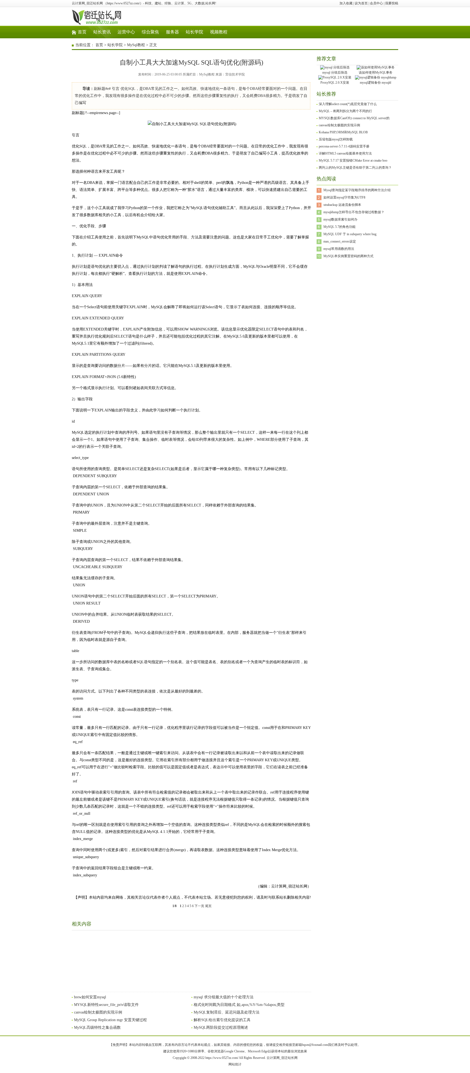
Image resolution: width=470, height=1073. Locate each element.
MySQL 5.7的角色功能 (339, 227)
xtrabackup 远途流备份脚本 (342, 205)
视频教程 (218, 32)
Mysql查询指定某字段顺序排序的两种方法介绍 (357, 190)
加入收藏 (345, 3)
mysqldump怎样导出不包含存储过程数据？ (353, 212)
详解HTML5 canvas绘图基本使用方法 (345, 153)
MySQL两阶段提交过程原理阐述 (221, 1027)
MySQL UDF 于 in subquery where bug (349, 234)
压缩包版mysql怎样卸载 (336, 139)
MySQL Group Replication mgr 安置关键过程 (110, 1020)
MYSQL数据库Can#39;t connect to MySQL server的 (354, 118)
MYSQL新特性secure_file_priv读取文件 (106, 1005)
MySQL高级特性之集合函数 (97, 1027)
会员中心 (376, 3)
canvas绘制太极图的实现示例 (98, 1012)
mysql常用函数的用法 (338, 249)
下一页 (199, 906)
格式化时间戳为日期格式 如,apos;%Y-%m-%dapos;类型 (239, 1005)
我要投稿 (391, 3)
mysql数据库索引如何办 (340, 219)
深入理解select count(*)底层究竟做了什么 (348, 104)
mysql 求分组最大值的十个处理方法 (223, 997)
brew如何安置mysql (90, 997)
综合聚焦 (150, 32)
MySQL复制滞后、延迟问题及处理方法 (226, 1012)
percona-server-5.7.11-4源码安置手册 (344, 146)
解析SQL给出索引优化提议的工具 (222, 1020)
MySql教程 (136, 45)
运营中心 (126, 32)
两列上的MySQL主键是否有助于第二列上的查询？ (355, 167)
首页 (82, 32)
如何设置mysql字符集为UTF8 (344, 197)
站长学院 (194, 32)
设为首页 (361, 3)
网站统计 (235, 1064)
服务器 (172, 32)
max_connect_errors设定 (339, 241)
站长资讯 (102, 32)
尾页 (208, 906)
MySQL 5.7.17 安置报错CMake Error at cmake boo (353, 160)
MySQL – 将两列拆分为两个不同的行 (345, 111)
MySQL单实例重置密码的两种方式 (348, 256)
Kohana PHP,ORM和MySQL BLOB (343, 132)
